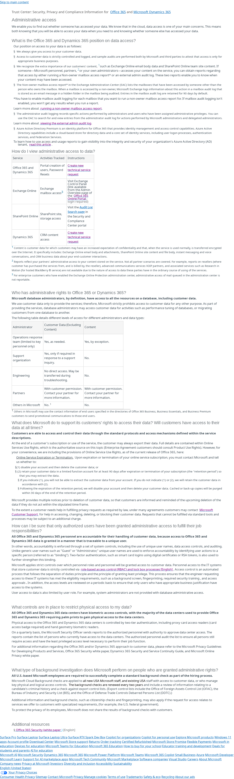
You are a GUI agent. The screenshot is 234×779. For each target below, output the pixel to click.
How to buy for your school (142, 746)
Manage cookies (95, 777)
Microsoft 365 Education (106, 746)
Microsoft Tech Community (87, 759)
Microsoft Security (30, 755)
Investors (56, 764)
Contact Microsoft (60, 777)
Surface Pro (8, 737)
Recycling (167, 777)
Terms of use (116, 777)
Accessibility (104, 764)
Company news (10, 764)
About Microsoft (210, 759)
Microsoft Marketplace (123, 759)
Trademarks (134, 777)
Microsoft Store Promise (169, 742)
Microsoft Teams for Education (67, 746)
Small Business (185, 755)
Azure (200, 755)
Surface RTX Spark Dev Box (86, 737)
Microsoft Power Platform (102, 755)
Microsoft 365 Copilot (159, 755)
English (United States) (15, 768)
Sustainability (122, 764)
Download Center (41, 742)
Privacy (78, 777)
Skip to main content (14, 2)
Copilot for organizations (123, 737)
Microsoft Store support (71, 742)
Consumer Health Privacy (17, 777)
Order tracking (111, 742)
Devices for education (30, 746)
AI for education (42, 750)
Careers (192, 759)
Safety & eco (152, 777)
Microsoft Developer (219, 755)
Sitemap (41, 777)
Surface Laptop (27, 737)
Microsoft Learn (11, 759)
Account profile (18, 742)
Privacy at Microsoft (36, 764)
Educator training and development (187, 746)
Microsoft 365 (73, 755)
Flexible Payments (199, 742)
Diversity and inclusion (79, 764)
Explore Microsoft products (195, 737)
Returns (94, 742)
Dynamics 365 (53, 755)
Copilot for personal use (158, 737)
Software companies (153, 759)
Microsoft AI (8, 755)
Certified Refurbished (137, 742)
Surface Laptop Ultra (53, 737)
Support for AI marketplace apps (45, 759)
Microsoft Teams (132, 755)
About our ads (185, 777)
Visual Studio (178, 759)
